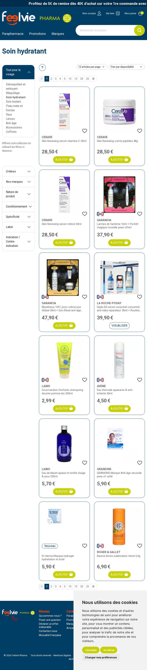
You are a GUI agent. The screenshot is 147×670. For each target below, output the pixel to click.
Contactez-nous (48, 631)
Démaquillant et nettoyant (15, 86)
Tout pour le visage (13, 72)
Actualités (72, 628)
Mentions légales (62, 655)
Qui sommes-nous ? (50, 615)
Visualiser (119, 325)
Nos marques (14, 181)
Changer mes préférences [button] (101, 657)
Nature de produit (12, 194)
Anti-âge (11, 123)
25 (87, 78)
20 (81, 78)
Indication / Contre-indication (13, 241)
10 (69, 78)
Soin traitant (13, 101)
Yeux (9, 114)
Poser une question (50, 619)
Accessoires (14, 127)
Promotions (73, 619)
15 (75, 78)
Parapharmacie (12, 34)
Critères (11, 171)
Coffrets (11, 131)
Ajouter (61, 159)
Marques (58, 34)
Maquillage (13, 93)
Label (9, 227)
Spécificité (12, 216)
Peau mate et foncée (14, 108)
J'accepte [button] (91, 649)
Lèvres (10, 119)
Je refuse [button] (108, 649)
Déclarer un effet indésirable (48, 625)
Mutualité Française (50, 635)
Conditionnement (16, 206)
